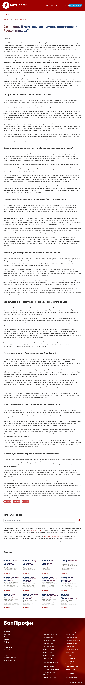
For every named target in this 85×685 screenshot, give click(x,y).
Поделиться (9, 14)
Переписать (16, 501)
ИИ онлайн (46, 632)
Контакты (7, 634)
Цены (60, 5)
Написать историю (49, 677)
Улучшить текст (48, 646)
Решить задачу (70, 652)
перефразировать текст (51, 536)
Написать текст (48, 643)
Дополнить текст (71, 643)
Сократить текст (71, 638)
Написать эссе (70, 658)
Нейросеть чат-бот (71, 677)
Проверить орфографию (51, 669)
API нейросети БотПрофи (8, 648)
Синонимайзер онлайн (50, 662)
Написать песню (48, 652)
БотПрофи (6, 19)
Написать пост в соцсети (70, 662)
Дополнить (25, 501)
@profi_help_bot (11, 657)
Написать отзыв (48, 666)
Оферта (6, 639)
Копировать (7, 501)
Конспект (68, 655)
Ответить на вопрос (49, 641)
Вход (65, 5)
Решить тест (69, 635)
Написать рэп (69, 646)
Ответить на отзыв (71, 666)
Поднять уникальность (73, 641)
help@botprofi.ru (11, 660)
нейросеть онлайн (37, 530)
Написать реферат (71, 632)
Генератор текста (71, 669)
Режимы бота (51, 5)
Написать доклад (49, 655)
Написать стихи (48, 649)
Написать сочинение (19, 19)
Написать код (70, 673)
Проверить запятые (71, 649)
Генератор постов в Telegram (49, 673)
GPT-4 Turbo (8, 631)
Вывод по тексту (48, 658)
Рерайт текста (48, 638)
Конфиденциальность (11, 642)
